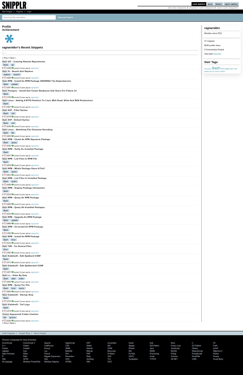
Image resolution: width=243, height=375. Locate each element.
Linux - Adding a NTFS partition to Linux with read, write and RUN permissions (50, 100)
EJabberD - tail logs (19, 304)
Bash (216, 68)
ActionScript (7, 343)
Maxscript (112, 351)
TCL (109, 359)
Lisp (25, 351)
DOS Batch (154, 346)
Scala (152, 356)
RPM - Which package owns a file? (26, 168)
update (206, 71)
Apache (47, 343)
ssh (213, 71)
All (3, 53)
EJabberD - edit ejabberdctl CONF (26, 265)
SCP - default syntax (19, 120)
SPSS (25, 359)
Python (216, 354)
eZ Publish (196, 346)
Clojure (26, 346)
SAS (109, 356)
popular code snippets (202, 8)
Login (29, 12)
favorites (217, 54)
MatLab (89, 351)
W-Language (7, 362)
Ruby (88, 356)
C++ (4, 346)
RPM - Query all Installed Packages (26, 207)
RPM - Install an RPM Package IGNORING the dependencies (39, 81)
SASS (131, 356)
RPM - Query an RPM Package (23, 197)
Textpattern (133, 359)
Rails (25, 356)
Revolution (69, 356)
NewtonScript (197, 351)
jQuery (195, 348)
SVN (67, 359)
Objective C (218, 351)
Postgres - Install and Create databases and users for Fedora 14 (42, 91)
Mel (130, 351)
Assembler (112, 343)
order (235, 69)
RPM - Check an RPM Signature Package (29, 139)
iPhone (131, 348)
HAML (67, 348)
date (231, 69)
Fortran (5, 348)
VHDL (194, 359)
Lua (45, 351)
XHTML (68, 362)
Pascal (47, 354)
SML (4, 359)
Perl (67, 354)
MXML (152, 351)
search (217, 71)
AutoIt (131, 343)
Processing (154, 354)
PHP (88, 354)
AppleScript (70, 343)
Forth (215, 346)
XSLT (110, 362)
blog (210, 4)
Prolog (173, 354)
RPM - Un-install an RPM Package (25, 227)
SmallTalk (196, 356)
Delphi (89, 346)
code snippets (199, 4)
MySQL (174, 351)
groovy (209, 69)
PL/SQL (132, 354)
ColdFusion (48, 346)
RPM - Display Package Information (26, 188)
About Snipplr (40, 333)
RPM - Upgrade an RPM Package (25, 217)
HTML (110, 348)
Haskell (89, 348)
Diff (109, 346)
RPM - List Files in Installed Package (27, 178)
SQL (46, 359)
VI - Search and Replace (20, 71)
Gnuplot (26, 348)
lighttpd (5, 351)
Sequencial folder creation (24, 314)
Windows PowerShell (31, 362)
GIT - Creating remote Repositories (26, 61)
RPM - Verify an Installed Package (25, 149)
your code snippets (227, 8)
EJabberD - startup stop (20, 295)
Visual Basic (218, 359)
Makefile (68, 351)
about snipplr (231, 4)
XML (88, 362)
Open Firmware (8, 354)
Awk (151, 343)
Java (152, 348)
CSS (67, 346)
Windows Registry (51, 362)
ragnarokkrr (35, 68)
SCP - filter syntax (18, 110)
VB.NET (174, 359)
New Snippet (7, 12)
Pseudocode (197, 354)
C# (214, 343)
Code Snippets (8, 333)
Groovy (5, 314)
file (205, 69)
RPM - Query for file (19, 285)
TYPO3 (153, 359)
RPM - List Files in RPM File (22, 159)
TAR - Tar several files (20, 246)
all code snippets (177, 8)
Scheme (174, 356)
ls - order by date (17, 275)
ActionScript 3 (29, 343)
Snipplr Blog (24, 333)
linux (222, 69)
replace (222, 71)
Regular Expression (52, 356)
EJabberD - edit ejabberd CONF (24, 256)
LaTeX (215, 348)
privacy (218, 4)
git (210, 71)
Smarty (216, 356)
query (227, 69)
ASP (88, 343)
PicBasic (111, 354)
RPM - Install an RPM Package (23, 236)
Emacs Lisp (176, 346)
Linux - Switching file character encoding (30, 129)
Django (131, 346)
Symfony (90, 359)
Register (19, 12)
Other (25, 354)
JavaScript (175, 348)
